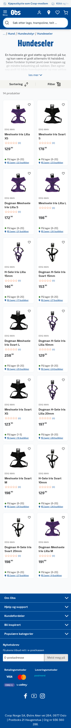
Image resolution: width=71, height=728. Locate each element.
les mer (34, 75)
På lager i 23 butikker (52, 162)
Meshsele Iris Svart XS (18, 411)
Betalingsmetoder (15, 669)
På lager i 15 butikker (18, 438)
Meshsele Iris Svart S (52, 136)
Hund (11, 33)
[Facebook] (25, 696)
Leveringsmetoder (46, 669)
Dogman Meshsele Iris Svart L (17, 343)
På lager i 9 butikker (51, 575)
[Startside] (22, 12)
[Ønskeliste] (57, 12)
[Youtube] (34, 696)
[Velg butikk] (48, 12)
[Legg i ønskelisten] (29, 105)
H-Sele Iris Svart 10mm (50, 480)
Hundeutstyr (26, 33)
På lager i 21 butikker (18, 231)
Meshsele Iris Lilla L (52, 203)
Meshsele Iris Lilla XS (17, 136)
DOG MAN (10, 129)
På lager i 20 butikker (52, 231)
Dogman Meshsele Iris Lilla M (51, 549)
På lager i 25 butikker (18, 369)
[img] (18, 143)
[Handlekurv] (66, 12)
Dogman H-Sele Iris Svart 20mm (18, 549)
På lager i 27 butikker (52, 300)
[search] (7, 22)
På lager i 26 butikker (52, 506)
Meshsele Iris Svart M (18, 480)
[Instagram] (42, 696)
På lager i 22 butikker (18, 162)
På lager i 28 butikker (52, 438)
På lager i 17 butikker (18, 300)
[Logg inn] (39, 12)
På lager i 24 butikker (52, 369)
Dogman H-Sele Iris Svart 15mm (52, 274)
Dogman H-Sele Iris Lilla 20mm (52, 411)
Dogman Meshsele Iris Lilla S (17, 205)
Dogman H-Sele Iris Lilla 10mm (52, 343)
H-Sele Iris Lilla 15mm (15, 274)
